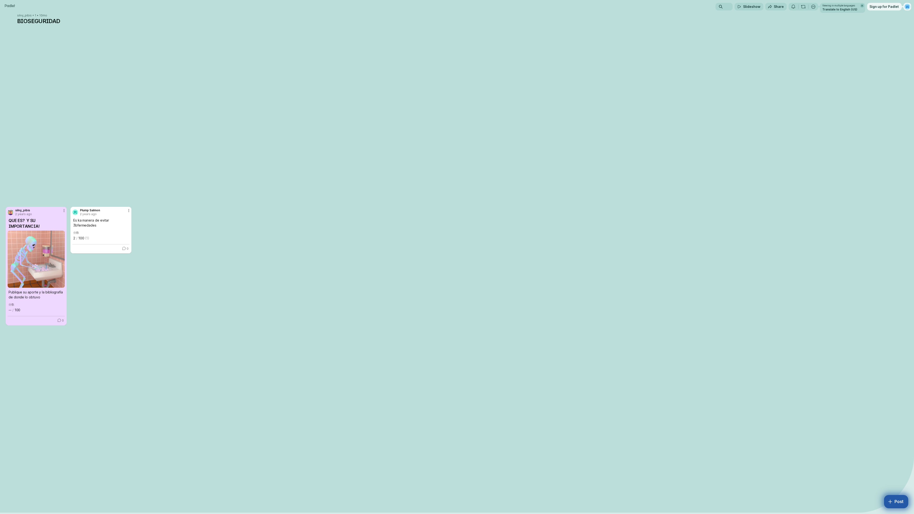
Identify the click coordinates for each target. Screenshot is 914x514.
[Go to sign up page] (907, 6)
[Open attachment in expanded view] (36, 259)
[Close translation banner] (862, 6)
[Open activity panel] (793, 6)
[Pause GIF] (61, 284)
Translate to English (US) (839, 9)
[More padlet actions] (813, 6)
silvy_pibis (24, 15)
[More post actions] (64, 211)
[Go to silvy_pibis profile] (10, 212)
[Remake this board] (803, 6)
